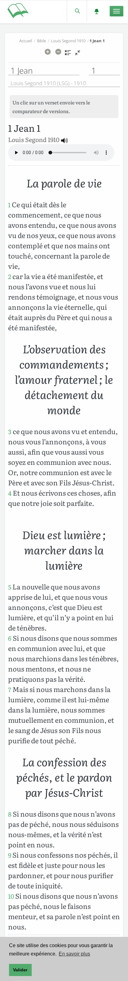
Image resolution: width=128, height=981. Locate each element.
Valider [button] (20, 969)
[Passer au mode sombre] (96, 11)
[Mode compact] (77, 54)
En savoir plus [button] (74, 953)
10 (11, 896)
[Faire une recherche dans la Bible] (77, 11)
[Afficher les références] (67, 54)
